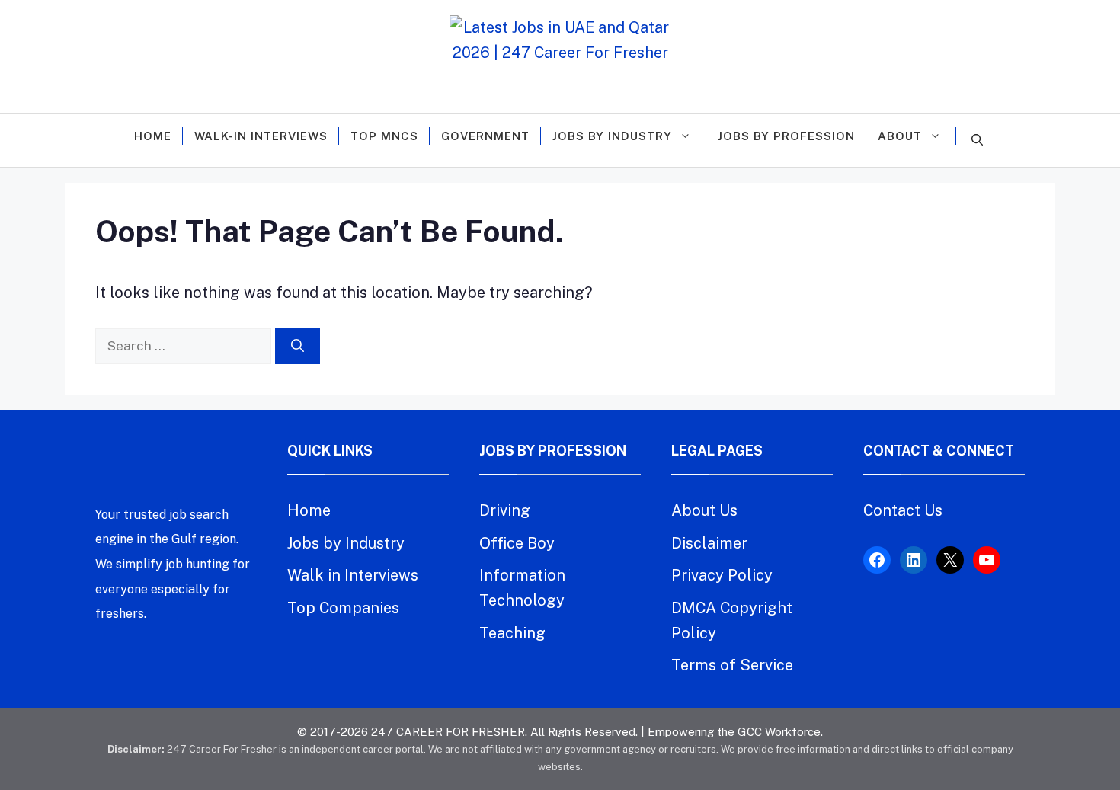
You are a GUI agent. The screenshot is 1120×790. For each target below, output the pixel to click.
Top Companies (343, 608)
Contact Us (902, 510)
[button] (977, 140)
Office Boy (517, 543)
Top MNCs (384, 136)
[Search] (297, 346)
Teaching (512, 633)
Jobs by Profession (786, 136)
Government (485, 136)
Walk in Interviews (352, 575)
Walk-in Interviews (261, 136)
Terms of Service (732, 665)
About (900, 136)
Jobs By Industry (612, 136)
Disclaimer (709, 543)
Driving (504, 510)
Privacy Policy (722, 575)
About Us (704, 510)
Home (152, 136)
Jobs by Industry (346, 543)
